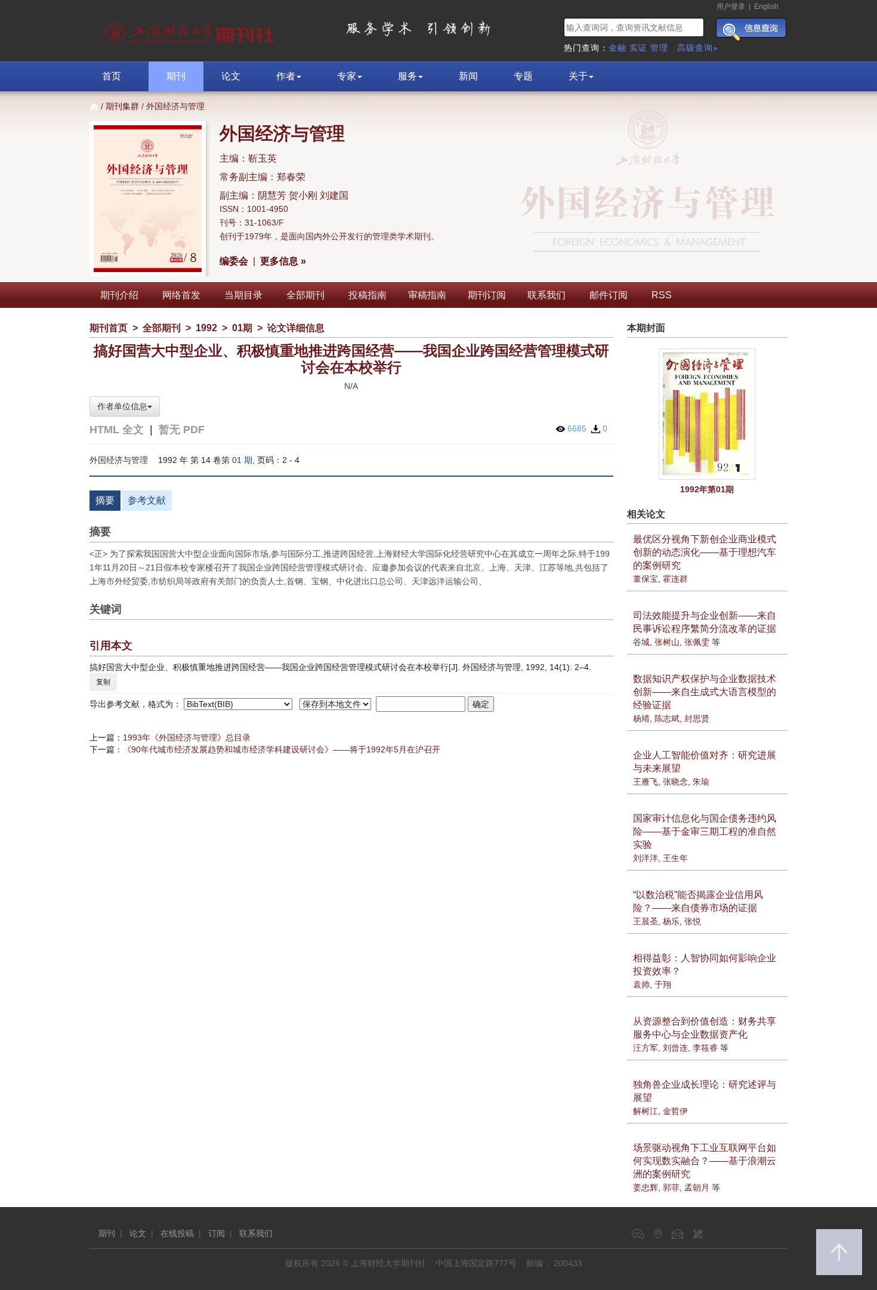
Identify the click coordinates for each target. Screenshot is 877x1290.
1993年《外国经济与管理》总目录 (187, 737)
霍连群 (675, 579)
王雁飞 (645, 781)
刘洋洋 (645, 858)
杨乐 (671, 921)
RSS (661, 295)
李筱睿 (705, 1048)
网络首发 (181, 295)
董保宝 (645, 579)
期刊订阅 (487, 295)
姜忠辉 (645, 1187)
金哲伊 (675, 1111)
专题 (523, 76)
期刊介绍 (119, 295)
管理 (659, 48)
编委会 (234, 261)
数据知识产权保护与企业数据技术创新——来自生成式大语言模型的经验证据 (704, 692)
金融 (617, 48)
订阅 (216, 1233)
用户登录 (731, 6)
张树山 (667, 642)
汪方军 (645, 1048)
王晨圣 (645, 921)
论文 (230, 76)
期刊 (176, 76)
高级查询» (697, 48)
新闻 (468, 76)
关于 (578, 76)
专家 (346, 76)
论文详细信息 (296, 328)
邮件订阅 (608, 295)
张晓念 (675, 781)
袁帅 (641, 984)
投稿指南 (367, 295)
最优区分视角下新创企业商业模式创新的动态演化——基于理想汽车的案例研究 (704, 552)
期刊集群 (122, 106)
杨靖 (641, 718)
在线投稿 (177, 1233)
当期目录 (243, 295)
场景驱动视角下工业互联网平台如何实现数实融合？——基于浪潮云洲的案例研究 (704, 1161)
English (766, 6)
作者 (285, 76)
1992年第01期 (707, 489)
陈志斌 (667, 718)
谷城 (641, 642)
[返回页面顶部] (839, 1252)
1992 (206, 328)
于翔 (662, 984)
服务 (407, 76)
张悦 (692, 921)
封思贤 (696, 718)
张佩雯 (696, 642)
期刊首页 (108, 328)
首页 (111, 76)
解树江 (645, 1111)
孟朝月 (696, 1187)
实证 (638, 48)
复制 (103, 682)
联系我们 (546, 295)
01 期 (242, 460)
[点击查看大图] (707, 414)
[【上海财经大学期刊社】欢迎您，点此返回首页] (190, 30)
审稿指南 (427, 295)
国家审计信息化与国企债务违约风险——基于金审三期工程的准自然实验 (704, 831)
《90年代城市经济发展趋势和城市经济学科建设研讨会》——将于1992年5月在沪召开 (281, 749)
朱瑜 (701, 781)
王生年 (675, 858)
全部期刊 (305, 295)
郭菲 (671, 1187)
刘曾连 (675, 1048)
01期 (242, 328)
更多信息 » (283, 261)
